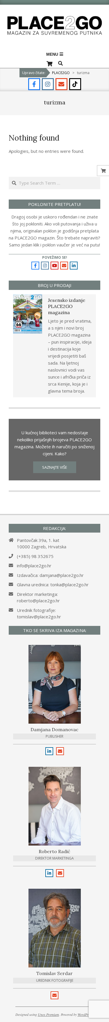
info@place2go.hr (34, 565)
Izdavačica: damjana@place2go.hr (50, 575)
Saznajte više (54, 467)
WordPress (85, 1014)
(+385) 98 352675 (35, 556)
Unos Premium (48, 1014)
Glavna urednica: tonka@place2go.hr (53, 584)
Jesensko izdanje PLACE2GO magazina (66, 306)
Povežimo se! (54, 257)
